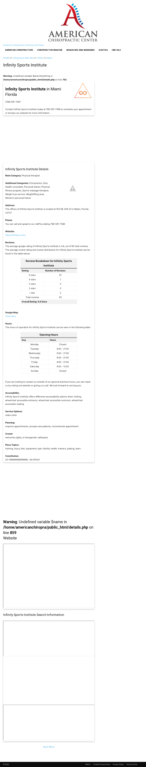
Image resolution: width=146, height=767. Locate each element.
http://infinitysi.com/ (15, 235)
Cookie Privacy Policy (101, 764)
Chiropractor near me (49, 50)
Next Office (48, 747)
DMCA (87, 764)
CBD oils (116, 50)
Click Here (10, 316)
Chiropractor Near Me (23, 58)
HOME (6, 58)
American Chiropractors (19, 50)
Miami (49, 58)
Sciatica (103, 50)
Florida (40, 58)
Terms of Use (131, 764)
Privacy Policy (118, 764)
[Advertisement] (48, 139)
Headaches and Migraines (80, 50)
